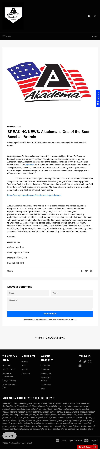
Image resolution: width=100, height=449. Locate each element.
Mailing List (45, 374)
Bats (23, 365)
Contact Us (45, 365)
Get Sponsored (88, 447)
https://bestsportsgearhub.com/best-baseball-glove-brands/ (34, 195)
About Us (6, 365)
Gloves (24, 361)
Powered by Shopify (25, 443)
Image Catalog (9, 380)
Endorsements (9, 369)
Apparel (24, 369)
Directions (45, 369)
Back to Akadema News (51, 337)
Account (95, 36)
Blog (42, 388)
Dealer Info (45, 384)
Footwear (25, 374)
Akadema (30, 165)
